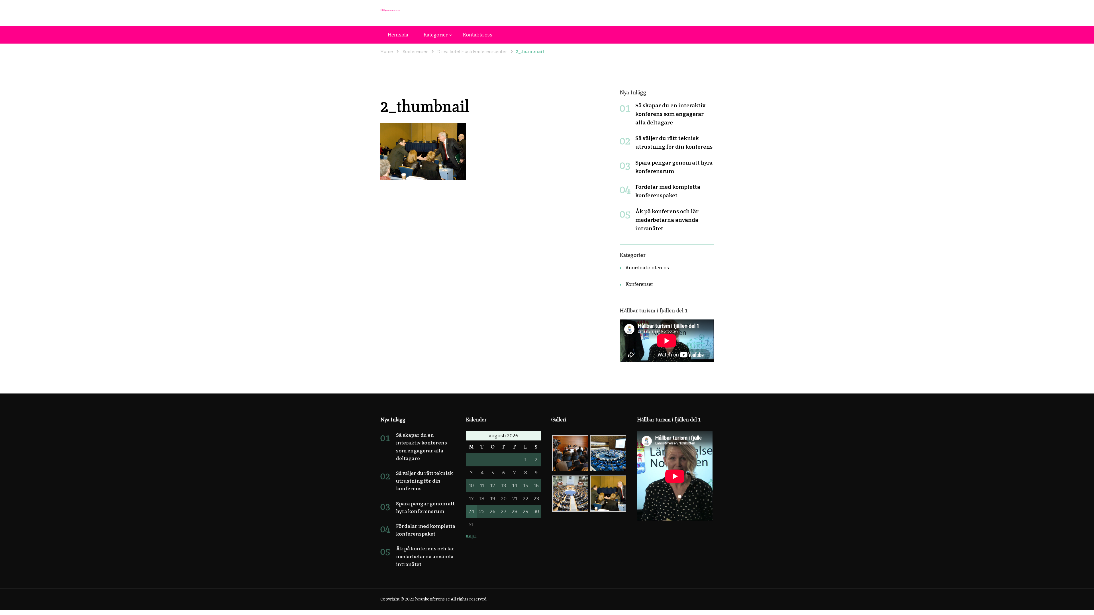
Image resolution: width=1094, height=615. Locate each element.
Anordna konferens (647, 268)
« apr (471, 536)
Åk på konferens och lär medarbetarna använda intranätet (667, 220)
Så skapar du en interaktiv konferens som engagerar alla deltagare (670, 114)
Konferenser (415, 51)
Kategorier (435, 35)
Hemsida (397, 35)
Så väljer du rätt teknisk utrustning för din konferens (424, 481)
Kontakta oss (477, 35)
